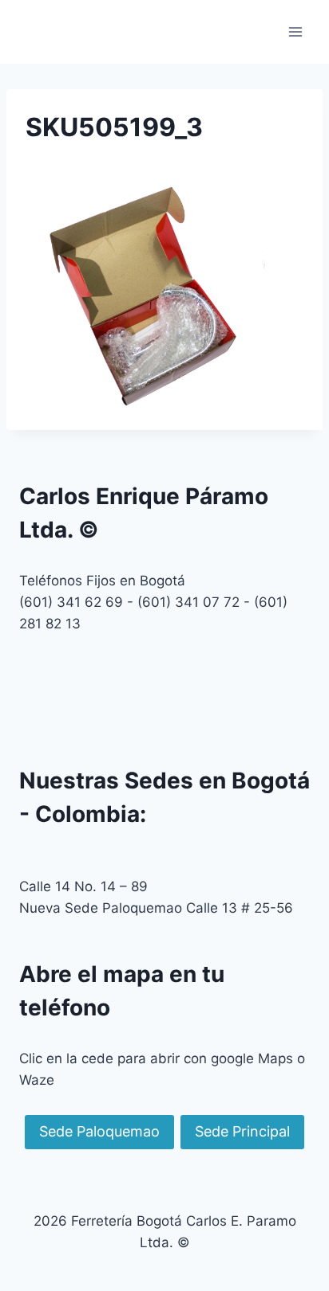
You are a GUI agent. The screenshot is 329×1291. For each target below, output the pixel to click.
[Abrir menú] (295, 31)
